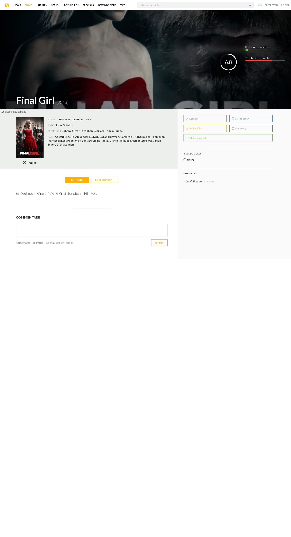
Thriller (78, 119)
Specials (88, 5)
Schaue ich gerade (198, 137)
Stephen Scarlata (93, 130)
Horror (64, 119)
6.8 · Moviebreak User (258, 58)
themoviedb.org (17, 111)
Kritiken (41, 5)
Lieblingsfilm (195, 128)
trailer (190, 159)
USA (88, 119)
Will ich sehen (242, 118)
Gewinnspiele (107, 5)
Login (285, 5)
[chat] (260, 5)
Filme (28, 5)
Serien (55, 5)
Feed (123, 5)
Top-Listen (71, 5)
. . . (131, 4)
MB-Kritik (77, 179)
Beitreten (271, 5)
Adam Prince (115, 130)
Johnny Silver (71, 130)
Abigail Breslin (193, 181)
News (17, 5)
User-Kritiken (103, 179)
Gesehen (193, 118)
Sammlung (240, 128)
